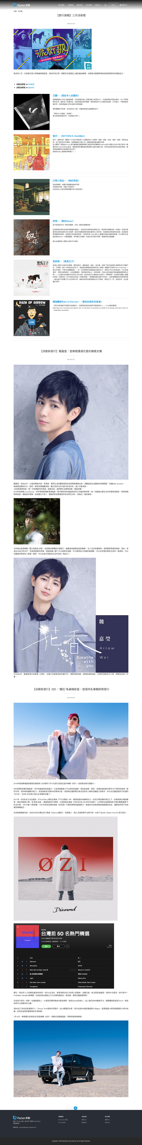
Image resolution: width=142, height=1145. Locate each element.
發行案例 (89, 5)
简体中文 (107, 1122)
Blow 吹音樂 (61, 1122)
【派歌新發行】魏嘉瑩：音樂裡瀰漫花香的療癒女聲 (71, 351)
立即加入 (113, 5)
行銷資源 (70, 5)
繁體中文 (125, 5)
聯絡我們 (84, 1122)
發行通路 (61, 5)
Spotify (31, 87)
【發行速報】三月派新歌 (71, 15)
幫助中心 (98, 5)
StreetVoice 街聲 (63, 1120)
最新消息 (80, 5)
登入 (105, 5)
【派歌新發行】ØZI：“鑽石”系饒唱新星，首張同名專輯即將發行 (71, 689)
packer (28, 5)
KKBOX (31, 84)
